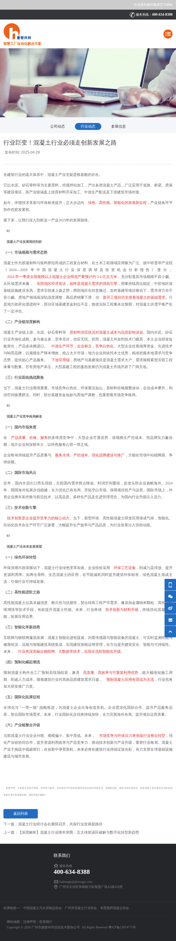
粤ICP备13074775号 (122, 927)
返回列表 (20, 813)
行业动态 (88, 126)
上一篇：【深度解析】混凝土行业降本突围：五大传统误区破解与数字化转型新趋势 (71, 832)
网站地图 (13, 922)
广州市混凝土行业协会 (81, 908)
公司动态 (57, 126)
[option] (88, 82)
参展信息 (118, 126)
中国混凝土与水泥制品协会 (42, 908)
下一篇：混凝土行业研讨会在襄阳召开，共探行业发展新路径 (52, 824)
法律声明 (29, 922)
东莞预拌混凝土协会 (114, 908)
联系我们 (45, 922)
